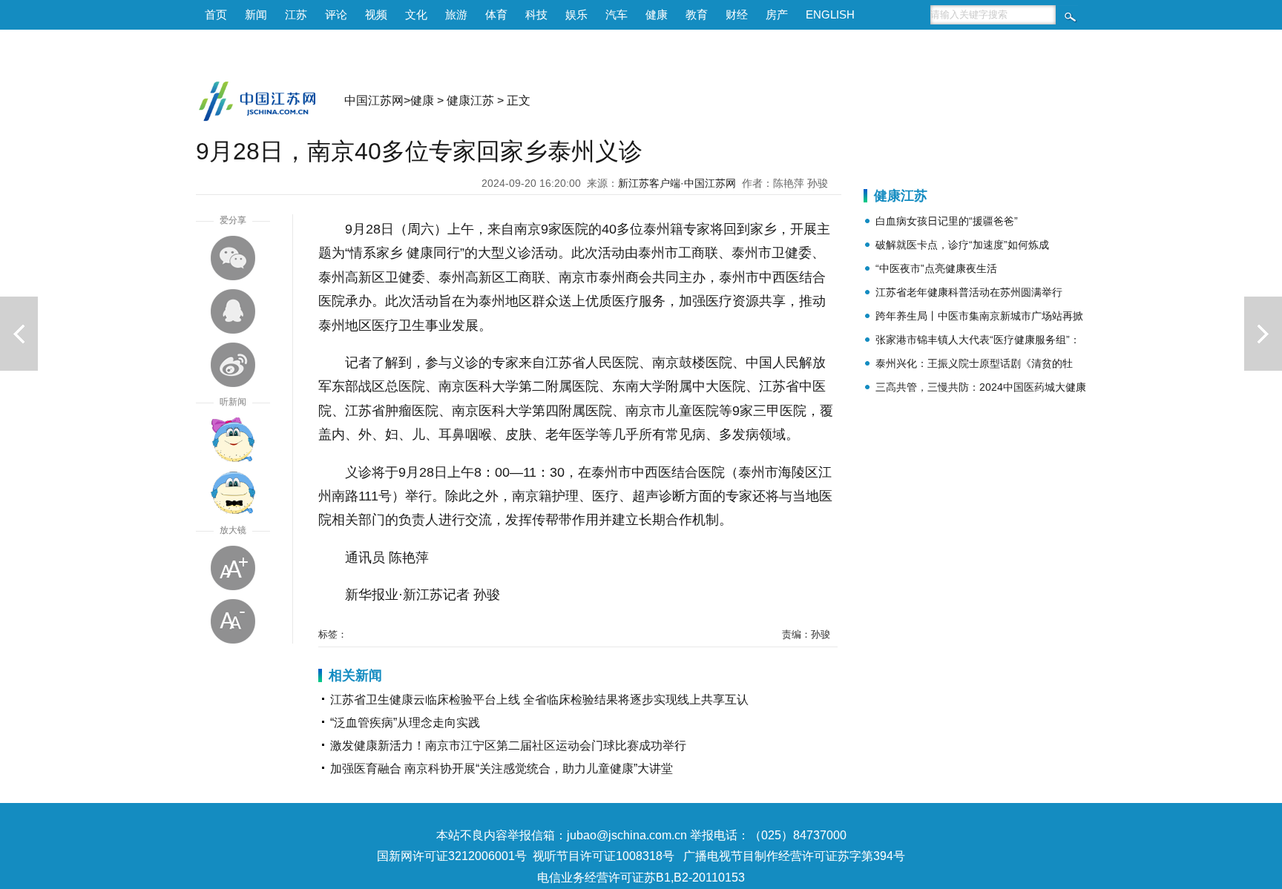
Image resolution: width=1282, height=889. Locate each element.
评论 (336, 14)
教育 (697, 14)
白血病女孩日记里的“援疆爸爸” (946, 221)
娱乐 (576, 14)
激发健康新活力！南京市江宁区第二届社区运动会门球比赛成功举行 (508, 745)
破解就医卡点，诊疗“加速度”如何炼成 (962, 245)
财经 (737, 14)
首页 (216, 14)
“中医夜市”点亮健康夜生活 (936, 268)
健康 (656, 14)
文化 (416, 14)
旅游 (456, 14)
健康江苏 (470, 100)
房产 (777, 14)
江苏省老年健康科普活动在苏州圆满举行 (968, 292)
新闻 (256, 14)
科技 (536, 14)
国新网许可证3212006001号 (452, 856)
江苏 (296, 14)
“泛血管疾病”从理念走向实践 (405, 722)
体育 (496, 14)
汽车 (616, 14)
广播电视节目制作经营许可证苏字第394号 (794, 856)
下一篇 (1263, 334)
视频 (376, 14)
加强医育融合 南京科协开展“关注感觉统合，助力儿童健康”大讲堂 (501, 768)
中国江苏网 (374, 100)
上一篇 (19, 334)
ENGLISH (830, 14)
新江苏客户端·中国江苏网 (677, 183)
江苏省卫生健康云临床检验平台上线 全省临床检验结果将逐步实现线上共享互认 (539, 699)
